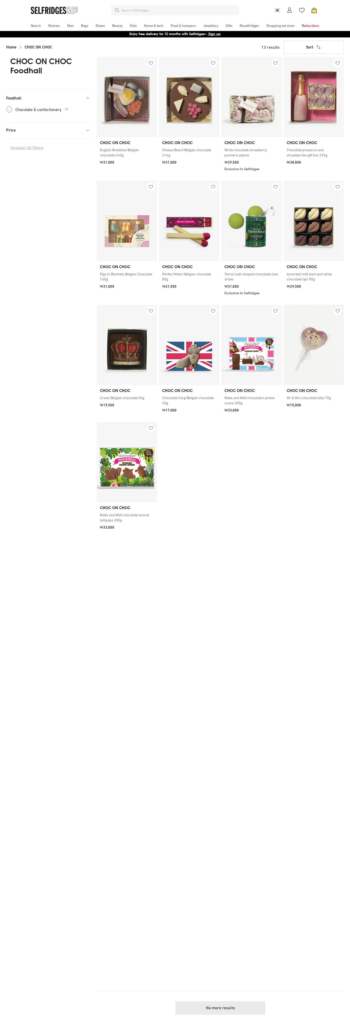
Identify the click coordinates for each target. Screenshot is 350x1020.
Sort (309, 47)
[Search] (117, 10)
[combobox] (179, 10)
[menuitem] (36, 26)
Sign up (214, 34)
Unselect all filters (26, 147)
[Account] (289, 10)
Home (11, 47)
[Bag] (314, 10)
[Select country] (277, 10)
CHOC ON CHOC (38, 47)
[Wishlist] (302, 10)
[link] (127, 152)
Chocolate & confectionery (41, 109)
